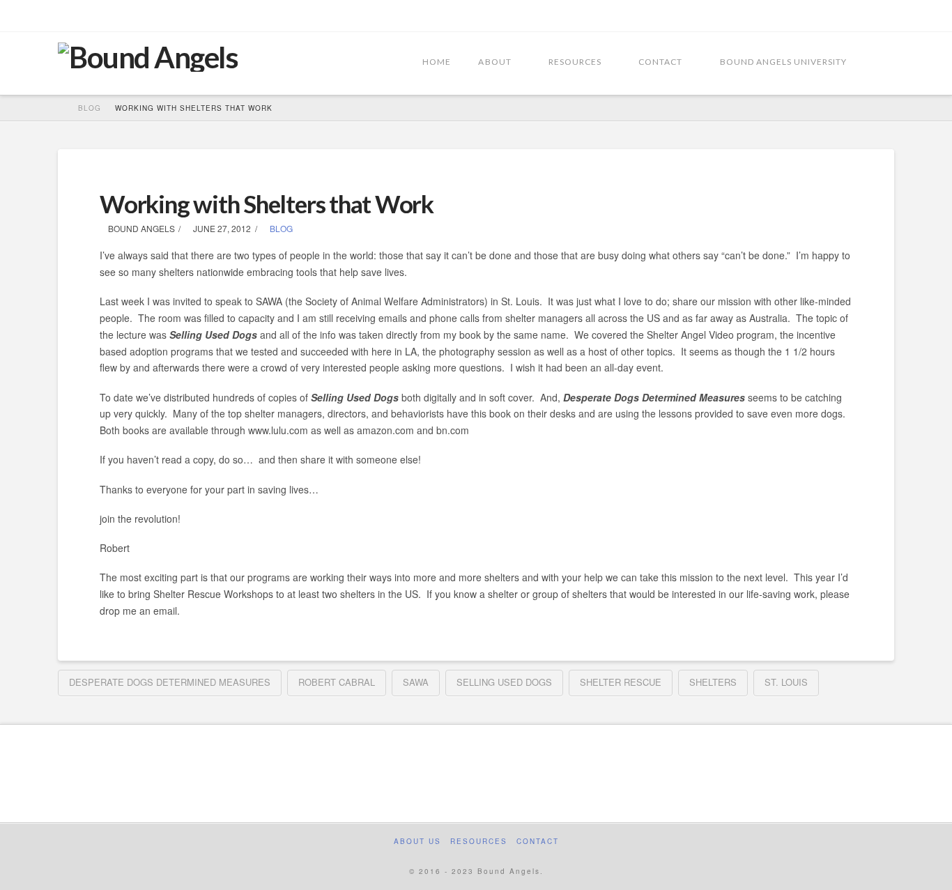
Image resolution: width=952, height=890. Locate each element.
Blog (280, 228)
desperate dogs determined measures (169, 682)
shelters (713, 682)
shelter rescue (620, 682)
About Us (417, 841)
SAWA (416, 682)
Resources (478, 841)
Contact (537, 841)
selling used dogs (504, 682)
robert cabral (336, 682)
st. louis (786, 682)
